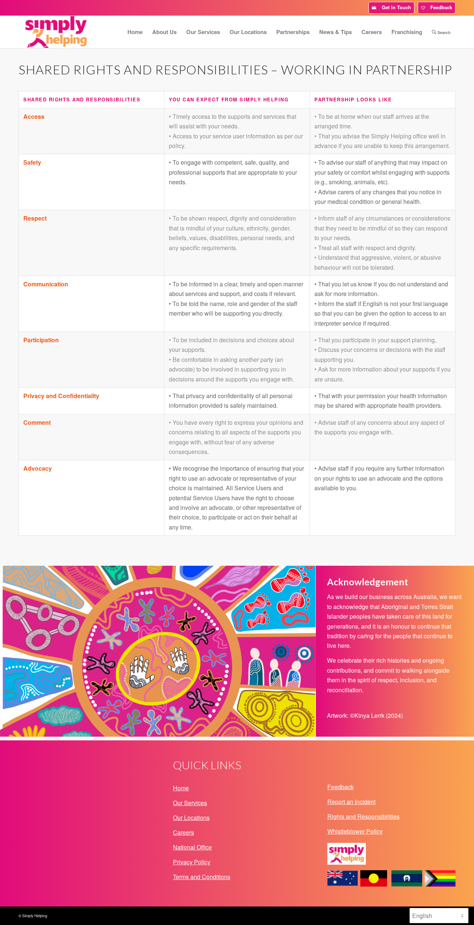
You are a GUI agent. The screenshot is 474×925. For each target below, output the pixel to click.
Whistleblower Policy (355, 831)
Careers (183, 832)
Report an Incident (351, 801)
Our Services (190, 802)
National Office (192, 847)
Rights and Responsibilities (363, 816)
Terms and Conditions (201, 876)
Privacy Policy (191, 862)
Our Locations (191, 817)
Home (181, 788)
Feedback (439, 7)
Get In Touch (395, 7)
